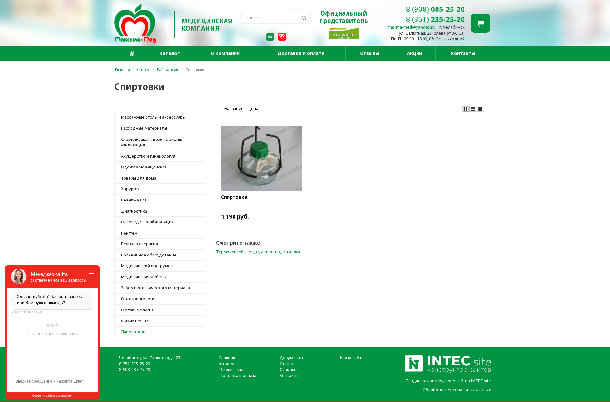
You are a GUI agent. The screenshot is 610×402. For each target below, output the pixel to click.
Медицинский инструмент (148, 266)
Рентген (129, 233)
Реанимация (133, 200)
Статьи (286, 363)
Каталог (169, 53)
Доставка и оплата (300, 53)
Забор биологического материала (155, 287)
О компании (225, 53)
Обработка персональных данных (457, 389)
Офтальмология (137, 310)
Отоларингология (139, 299)
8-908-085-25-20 (134, 369)
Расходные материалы (144, 128)
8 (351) (435, 19)
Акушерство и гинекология (148, 156)
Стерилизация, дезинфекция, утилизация (151, 142)
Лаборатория (168, 69)
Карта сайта (351, 357)
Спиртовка (234, 197)
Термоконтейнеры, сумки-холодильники (258, 252)
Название (234, 108)
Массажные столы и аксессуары (153, 117)
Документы (291, 357)
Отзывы (369, 53)
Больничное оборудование (149, 255)
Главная (122, 69)
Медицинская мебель (143, 277)
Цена (253, 108)
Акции (414, 53)
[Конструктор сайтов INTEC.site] (448, 371)
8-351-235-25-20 (134, 363)
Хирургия (130, 189)
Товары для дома (138, 178)
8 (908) (435, 9)
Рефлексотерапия (139, 244)
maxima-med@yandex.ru (411, 27)
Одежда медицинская (144, 167)
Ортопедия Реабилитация (147, 222)
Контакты (463, 53)
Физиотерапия (136, 321)
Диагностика (134, 211)
